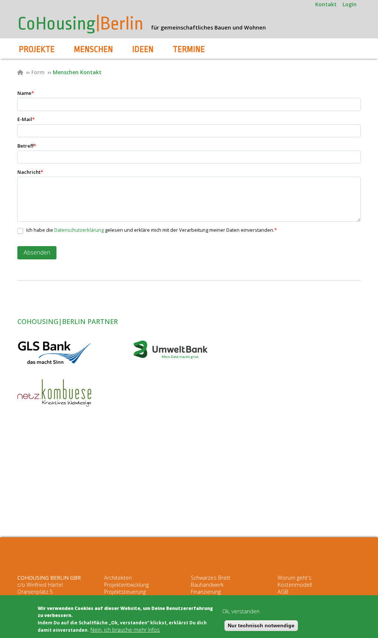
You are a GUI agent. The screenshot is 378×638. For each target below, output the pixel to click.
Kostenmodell (295, 584)
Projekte (37, 49)
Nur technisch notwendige (261, 625)
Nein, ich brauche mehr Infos (125, 629)
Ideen (143, 49)
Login (350, 4)
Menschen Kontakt (77, 72)
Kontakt (326, 4)
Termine (189, 49)
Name (25, 93)
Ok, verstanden (241, 611)
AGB (283, 591)
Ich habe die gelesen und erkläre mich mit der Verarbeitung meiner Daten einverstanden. (151, 230)
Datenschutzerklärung (79, 230)
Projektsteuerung (125, 591)
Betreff (26, 146)
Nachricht (30, 172)
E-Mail (26, 119)
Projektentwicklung (126, 584)
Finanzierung (206, 591)
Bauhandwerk (207, 584)
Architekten (118, 577)
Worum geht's (295, 577)
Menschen (93, 49)
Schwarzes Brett (210, 577)
